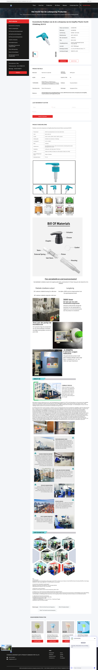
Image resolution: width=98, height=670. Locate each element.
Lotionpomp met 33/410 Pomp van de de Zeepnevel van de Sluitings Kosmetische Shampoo (67, 637)
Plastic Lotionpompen (13, 28)
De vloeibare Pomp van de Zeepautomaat (14, 46)
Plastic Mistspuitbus (13, 49)
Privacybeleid (62, 658)
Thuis (21, 14)
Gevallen (61, 654)
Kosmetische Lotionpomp (14, 25)
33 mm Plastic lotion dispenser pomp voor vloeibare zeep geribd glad (36, 637)
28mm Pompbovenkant (64, 607)
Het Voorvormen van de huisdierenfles (14, 55)
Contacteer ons (52, 658)
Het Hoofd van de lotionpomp (29, 14)
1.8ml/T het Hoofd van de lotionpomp (47, 610)
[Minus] (94, 638)
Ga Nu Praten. (63, 61)
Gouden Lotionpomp (13, 39)
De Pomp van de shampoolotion (15, 36)
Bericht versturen (42, 116)
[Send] (95, 667)
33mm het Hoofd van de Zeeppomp (47, 607)
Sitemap (61, 656)
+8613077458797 (18, 68)
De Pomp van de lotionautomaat (16, 31)
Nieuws (61, 652)
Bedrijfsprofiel (51, 652)
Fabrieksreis (51, 654)
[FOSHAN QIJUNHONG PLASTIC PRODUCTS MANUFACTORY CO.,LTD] (11, 5)
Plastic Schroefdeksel (13, 52)
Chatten (18, 72)
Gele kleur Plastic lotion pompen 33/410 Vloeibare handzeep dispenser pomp (52, 637)
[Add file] (72, 667)
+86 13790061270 (21, 66)
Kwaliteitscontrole (52, 656)
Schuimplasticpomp (13, 42)
